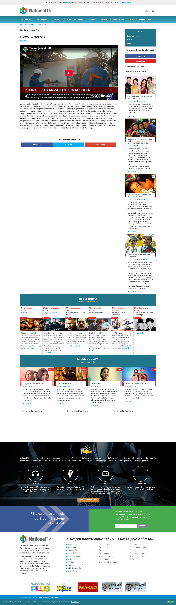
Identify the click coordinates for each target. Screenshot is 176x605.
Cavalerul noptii (68, 2)
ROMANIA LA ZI (145, 19)
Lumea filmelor (104, 559)
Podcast (70, 484)
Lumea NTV (72, 553)
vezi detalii (131, 116)
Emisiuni (35, 484)
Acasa (21, 24)
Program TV (72, 550)
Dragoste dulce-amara (33, 383)
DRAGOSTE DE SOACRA (136, 383)
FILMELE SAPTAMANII (75, 19)
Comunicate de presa (138, 553)
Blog (106, 484)
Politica (129, 40)
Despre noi (72, 547)
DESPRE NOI (26, 19)
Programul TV (113, 2)
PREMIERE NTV (118, 19)
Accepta (170, 602)
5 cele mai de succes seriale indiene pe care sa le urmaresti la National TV (140, 141)
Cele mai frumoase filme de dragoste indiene (139, 196)
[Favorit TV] (88, 587)
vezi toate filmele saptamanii (88, 301)
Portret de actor (105, 544)
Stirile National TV (30, 24)
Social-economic (133, 36)
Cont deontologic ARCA (139, 547)
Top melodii (140, 484)
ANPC (132, 559)
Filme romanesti (141, 259)
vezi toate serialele (87, 362)
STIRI (132, 19)
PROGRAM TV (42, 19)
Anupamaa (96, 383)
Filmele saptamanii (75, 556)
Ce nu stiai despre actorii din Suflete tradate (140, 97)
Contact (133, 550)
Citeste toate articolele (88, 500)
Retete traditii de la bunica (108, 562)
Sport (129, 43)
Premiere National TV (76, 565)
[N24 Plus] (40, 587)
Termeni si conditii (137, 556)
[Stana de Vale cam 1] (112, 587)
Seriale (70, 559)
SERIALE (92, 19)
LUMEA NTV (57, 19)
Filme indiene (140, 101)
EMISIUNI (104, 19)
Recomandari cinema (107, 556)
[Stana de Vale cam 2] (135, 587)
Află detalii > (75, 602)
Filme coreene (104, 550)
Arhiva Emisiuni (73, 571)
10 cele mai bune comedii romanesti (139, 256)
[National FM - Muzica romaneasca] (64, 587)
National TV (54, 597)
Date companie (126, 2)
